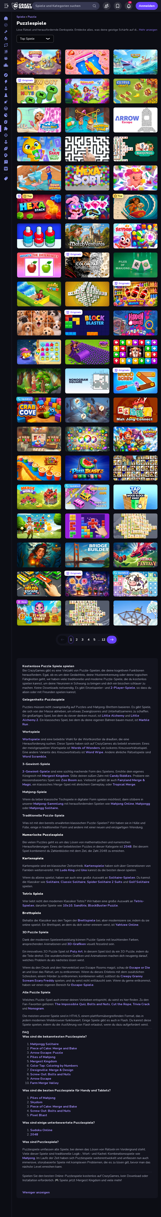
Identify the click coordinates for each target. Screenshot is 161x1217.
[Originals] (6, 51)
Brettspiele (86, 920)
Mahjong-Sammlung (48, 804)
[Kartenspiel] (6, 121)
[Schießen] (6, 135)
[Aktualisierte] (6, 45)
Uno (84, 870)
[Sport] (6, 148)
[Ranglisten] (6, 65)
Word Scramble (34, 756)
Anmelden (147, 6)
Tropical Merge (124, 784)
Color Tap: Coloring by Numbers (54, 1066)
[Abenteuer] (6, 75)
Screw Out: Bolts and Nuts (50, 1074)
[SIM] (6, 142)
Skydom (36, 1102)
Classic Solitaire (73, 882)
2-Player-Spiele (123, 688)
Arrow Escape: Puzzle (46, 1053)
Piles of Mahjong (42, 1057)
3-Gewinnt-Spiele (36, 771)
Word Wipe (94, 752)
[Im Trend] (6, 38)
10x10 (67, 905)
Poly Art (76, 951)
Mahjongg (142, 804)
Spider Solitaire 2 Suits (104, 882)
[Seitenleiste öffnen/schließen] (6, 6)
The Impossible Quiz (70, 1004)
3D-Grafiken (76, 944)
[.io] (6, 115)
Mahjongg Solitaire (44, 1044)
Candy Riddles (120, 776)
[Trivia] (6, 162)
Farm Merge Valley (44, 1083)
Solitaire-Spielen (122, 877)
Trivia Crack (141, 1004)
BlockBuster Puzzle (103, 905)
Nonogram (36, 1008)
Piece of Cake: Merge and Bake (53, 1048)
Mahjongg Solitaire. (44, 808)
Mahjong (28, 1158)
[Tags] (6, 178)
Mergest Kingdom (55, 776)
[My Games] (118, 6)
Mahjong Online (122, 804)
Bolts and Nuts (98, 1004)
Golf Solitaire (139, 882)
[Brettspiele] (6, 95)
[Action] (6, 81)
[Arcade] (6, 88)
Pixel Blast (38, 1115)
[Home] (6, 18)
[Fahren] (6, 108)
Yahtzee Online (126, 925)
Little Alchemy (113, 716)
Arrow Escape (40, 1078)
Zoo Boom (69, 780)
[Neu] (6, 31)
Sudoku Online (41, 1130)
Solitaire (52, 882)
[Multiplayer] (6, 58)
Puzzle (32, 17)
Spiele (20, 17)
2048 (128, 846)
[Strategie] (6, 155)
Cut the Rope (121, 1004)
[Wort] (6, 168)
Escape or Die (139, 967)
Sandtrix (80, 905)
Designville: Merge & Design (51, 1070)
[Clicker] (6, 101)
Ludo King (67, 870)
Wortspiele (31, 739)
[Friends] (107, 6)
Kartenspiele (94, 866)
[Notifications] (129, 6)
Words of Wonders (85, 748)
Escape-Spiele (82, 985)
